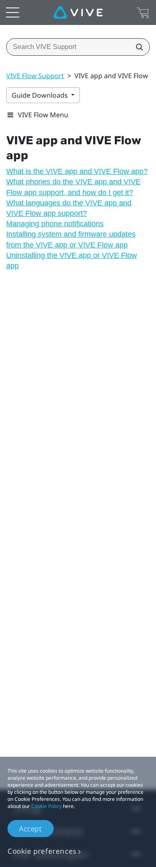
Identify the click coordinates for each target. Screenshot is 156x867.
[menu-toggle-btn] (12, 12)
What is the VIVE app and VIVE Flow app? (77, 171)
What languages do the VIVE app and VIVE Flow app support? (68, 208)
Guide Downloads (40, 95)
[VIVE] (78, 12)
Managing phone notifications (55, 224)
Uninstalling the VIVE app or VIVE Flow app (71, 260)
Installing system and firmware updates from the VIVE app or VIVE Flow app (71, 239)
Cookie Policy (46, 806)
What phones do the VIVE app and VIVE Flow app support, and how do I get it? (73, 187)
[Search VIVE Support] (137, 47)
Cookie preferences (42, 851)
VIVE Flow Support (35, 75)
